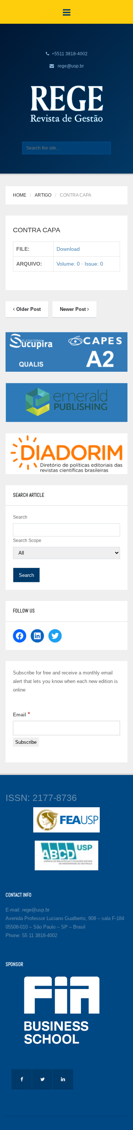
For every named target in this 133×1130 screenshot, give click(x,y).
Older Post (28, 309)
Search (20, 517)
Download (68, 249)
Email (21, 714)
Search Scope (27, 540)
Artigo (43, 195)
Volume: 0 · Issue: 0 (80, 264)
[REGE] (66, 103)
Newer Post (73, 309)
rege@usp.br (71, 66)
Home (19, 195)
